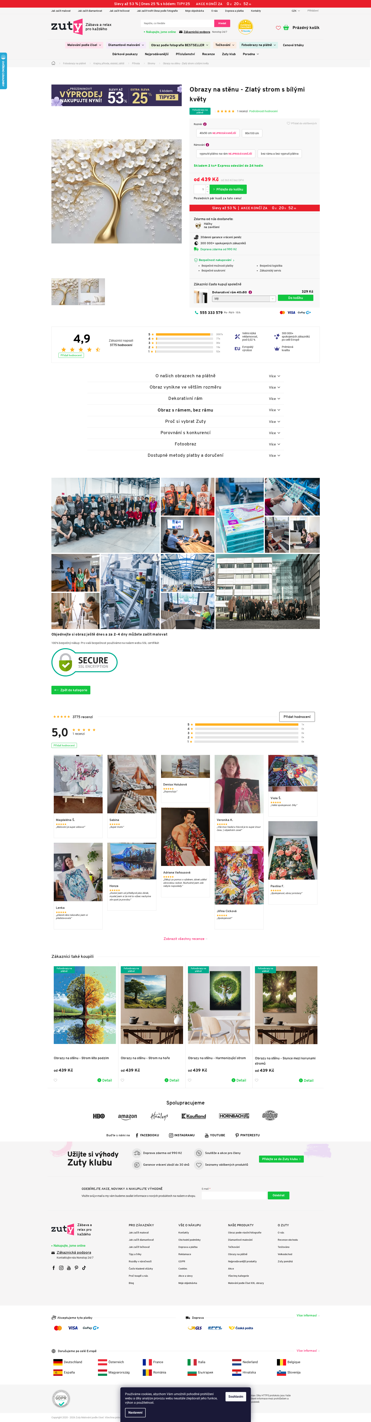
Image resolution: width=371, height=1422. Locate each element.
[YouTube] (69, 1268)
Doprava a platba (234, 10)
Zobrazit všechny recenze (184, 938)
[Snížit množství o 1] (208, 191)
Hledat (222, 23)
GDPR (181, 1261)
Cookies (182, 1268)
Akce (231, 1268)
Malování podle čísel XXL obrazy (246, 1283)
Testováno (283, 1247)
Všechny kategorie (238, 1275)
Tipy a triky (135, 1254)
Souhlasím (235, 1396)
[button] (297, 717)
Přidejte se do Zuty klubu (280, 1159)
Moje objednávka (194, 10)
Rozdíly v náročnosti (140, 1261)
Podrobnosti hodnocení (263, 111)
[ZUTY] (76, 1230)
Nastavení (135, 1412)
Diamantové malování (240, 1239)
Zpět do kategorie (73, 690)
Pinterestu (250, 1135)
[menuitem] (84, 45)
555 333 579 (211, 313)
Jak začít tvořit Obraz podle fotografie (157, 10)
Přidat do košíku (228, 189)
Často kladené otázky (141, 1268)
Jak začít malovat (60, 10)
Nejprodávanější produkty (242, 1261)
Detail (107, 1080)
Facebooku (149, 1135)
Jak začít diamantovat (90, 10)
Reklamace (184, 1254)
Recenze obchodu (288, 1239)
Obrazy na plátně (237, 1254)
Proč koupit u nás (138, 1275)
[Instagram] (61, 1268)
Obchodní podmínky (189, 1239)
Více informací (307, 1315)
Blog (131, 1283)
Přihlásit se (278, 1195)
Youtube (217, 1135)
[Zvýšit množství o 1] (208, 187)
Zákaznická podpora (197, 32)
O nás (214, 10)
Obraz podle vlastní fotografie (244, 1232)
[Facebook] (53, 1268)
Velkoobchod (285, 1254)
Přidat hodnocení (71, 355)
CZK (294, 10)
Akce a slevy (185, 1275)
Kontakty (256, 10)
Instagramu (184, 1135)
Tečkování (234, 1247)
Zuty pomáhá (285, 1261)
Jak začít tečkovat (119, 10)
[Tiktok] (84, 1268)
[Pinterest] (76, 1268)
